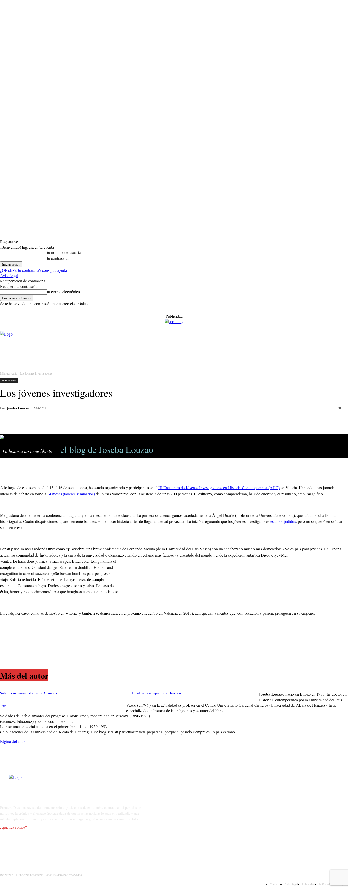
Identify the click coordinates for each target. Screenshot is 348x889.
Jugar (4, 705)
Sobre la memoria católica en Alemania (28, 693)
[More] (81, 421)
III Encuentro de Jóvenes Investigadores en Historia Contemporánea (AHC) (219, 487)
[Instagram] (18, 847)
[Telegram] (63, 421)
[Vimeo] (44, 847)
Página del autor (13, 741)
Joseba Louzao (18, 408)
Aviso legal (9, 275)
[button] (187, 355)
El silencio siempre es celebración (156, 693)
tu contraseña (57, 258)
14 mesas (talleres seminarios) (71, 493)
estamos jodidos (283, 521)
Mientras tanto (8, 373)
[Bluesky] (57, 847)
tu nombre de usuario (64, 252)
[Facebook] (8, 421)
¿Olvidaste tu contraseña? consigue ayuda (33, 270)
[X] (26, 421)
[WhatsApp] (45, 421)
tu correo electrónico (63, 291)
